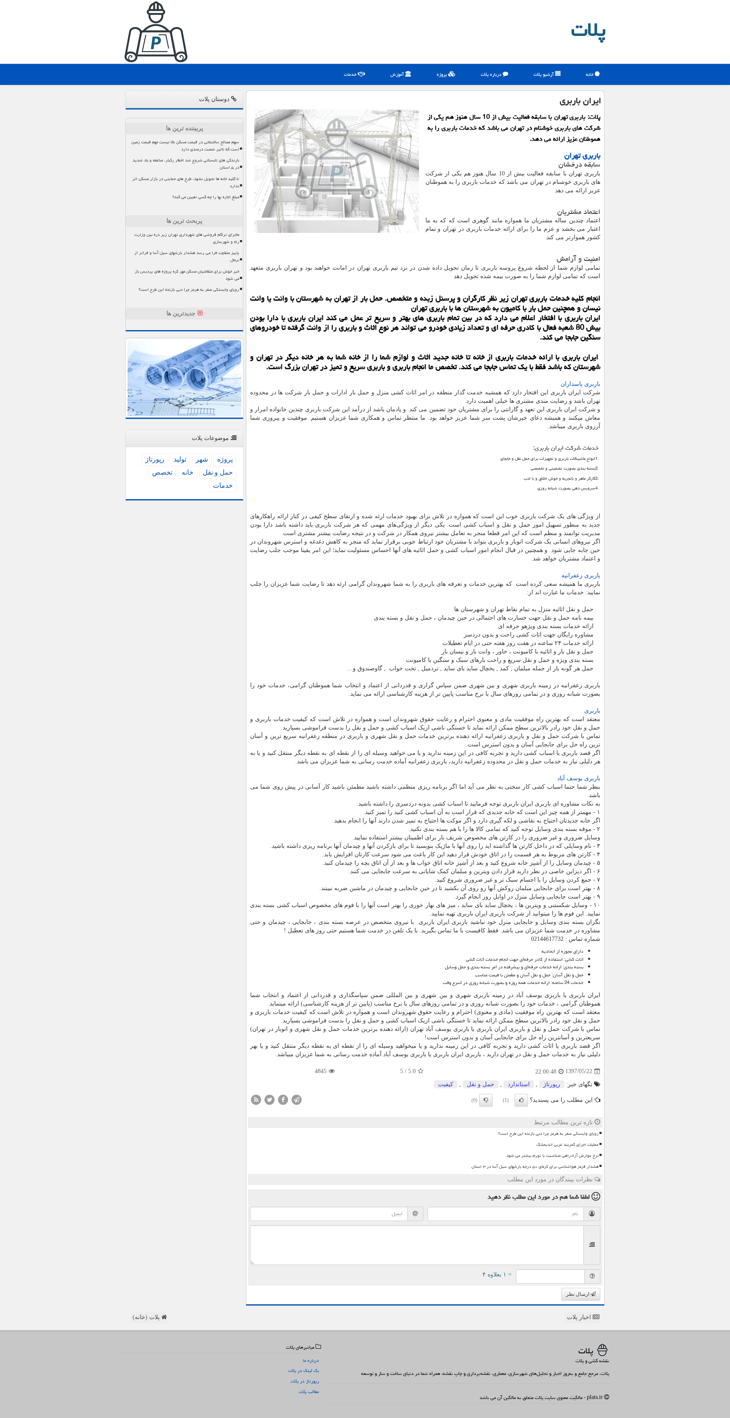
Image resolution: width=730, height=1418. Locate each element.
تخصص (162, 472)
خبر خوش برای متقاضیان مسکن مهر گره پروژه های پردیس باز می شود (187, 275)
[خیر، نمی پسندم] (486, 1100)
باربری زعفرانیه (580, 575)
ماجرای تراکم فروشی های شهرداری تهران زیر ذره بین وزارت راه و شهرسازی (186, 238)
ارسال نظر (578, 1294)
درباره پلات (492, 74)
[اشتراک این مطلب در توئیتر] (269, 1099)
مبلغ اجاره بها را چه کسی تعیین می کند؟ (205, 197)
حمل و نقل (480, 1084)
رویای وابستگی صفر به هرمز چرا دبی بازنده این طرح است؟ (548, 1133)
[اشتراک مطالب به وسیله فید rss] (256, 1099)
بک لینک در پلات (303, 1370)
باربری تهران (582, 155)
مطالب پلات (309, 1391)
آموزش (397, 74)
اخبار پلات (580, 1317)
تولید (180, 459)
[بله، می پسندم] (521, 1100)
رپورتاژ (551, 1084)
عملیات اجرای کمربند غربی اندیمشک (568, 1144)
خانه (590, 74)
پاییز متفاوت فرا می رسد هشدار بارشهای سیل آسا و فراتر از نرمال (186, 256)
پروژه (442, 74)
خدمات (351, 74)
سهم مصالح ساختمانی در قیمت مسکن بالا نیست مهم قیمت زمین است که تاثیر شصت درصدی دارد (185, 145)
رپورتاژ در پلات (305, 1381)
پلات (588, 29)
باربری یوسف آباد (578, 778)
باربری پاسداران (580, 384)
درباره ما (311, 1360)
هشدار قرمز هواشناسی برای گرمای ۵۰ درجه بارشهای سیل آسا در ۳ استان (535, 1166)
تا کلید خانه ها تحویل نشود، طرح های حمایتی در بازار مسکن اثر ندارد (185, 182)
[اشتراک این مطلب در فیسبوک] (283, 1099)
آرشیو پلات (544, 74)
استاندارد (519, 1084)
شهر (202, 459)
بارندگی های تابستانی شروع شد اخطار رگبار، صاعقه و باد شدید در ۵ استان (186, 164)
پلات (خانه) (147, 1317)
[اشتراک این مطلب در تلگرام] (296, 1099)
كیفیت (445, 1084)
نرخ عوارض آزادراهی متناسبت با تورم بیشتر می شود (553, 1155)
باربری (592, 711)
